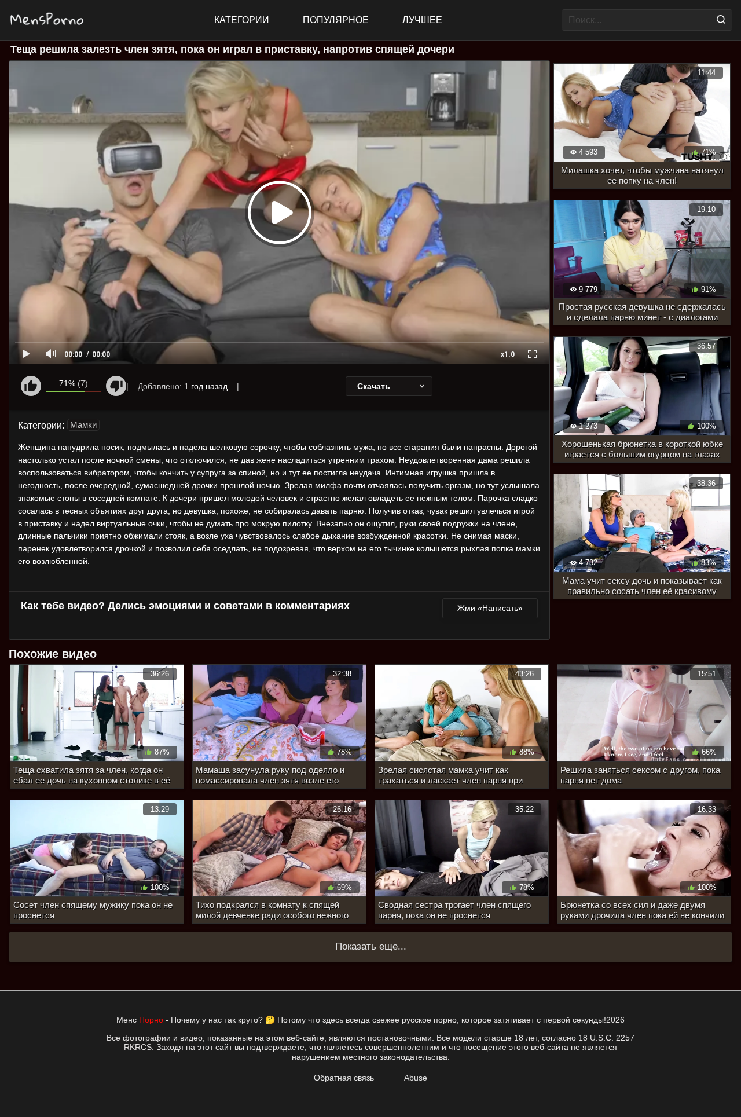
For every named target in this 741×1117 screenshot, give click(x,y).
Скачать (373, 386)
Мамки (83, 425)
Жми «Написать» (490, 608)
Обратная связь (344, 1077)
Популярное (336, 20)
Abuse (415, 1077)
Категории (241, 20)
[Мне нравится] (31, 386)
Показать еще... (370, 946)
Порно (151, 1019)
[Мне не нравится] (116, 386)
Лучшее (422, 20)
